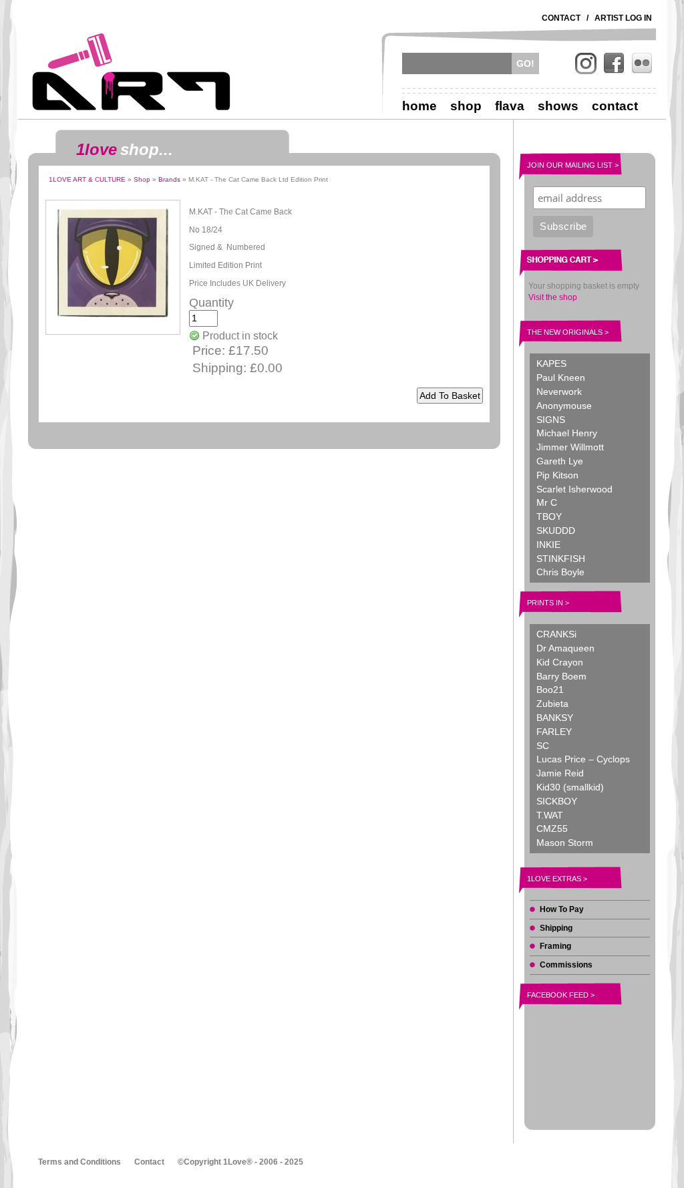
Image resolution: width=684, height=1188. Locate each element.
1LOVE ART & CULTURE (87, 179)
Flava (509, 106)
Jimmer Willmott (570, 447)
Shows (558, 106)
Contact (561, 18)
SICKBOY (556, 801)
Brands (169, 179)
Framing (555, 946)
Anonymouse (564, 405)
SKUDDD (555, 530)
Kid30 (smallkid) (570, 787)
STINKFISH (560, 558)
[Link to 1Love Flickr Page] (642, 63)
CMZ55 (552, 828)
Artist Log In (623, 18)
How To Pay (562, 909)
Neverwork (559, 391)
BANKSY (554, 717)
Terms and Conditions (79, 1162)
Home (419, 106)
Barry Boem (561, 676)
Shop (466, 106)
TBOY (549, 516)
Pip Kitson (557, 475)
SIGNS (550, 419)
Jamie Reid (560, 773)
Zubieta (552, 703)
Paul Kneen (560, 377)
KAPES (551, 363)
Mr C (546, 502)
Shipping (556, 928)
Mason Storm (564, 842)
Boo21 (550, 689)
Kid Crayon (559, 662)
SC (542, 745)
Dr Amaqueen (565, 648)
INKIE (548, 544)
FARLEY (554, 731)
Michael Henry (566, 433)
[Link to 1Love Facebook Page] (614, 63)
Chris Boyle (560, 572)
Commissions (566, 965)
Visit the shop (552, 297)
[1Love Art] (131, 71)
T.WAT (549, 815)
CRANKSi (556, 634)
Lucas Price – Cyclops (583, 759)
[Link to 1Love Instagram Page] (585, 63)
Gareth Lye (559, 461)
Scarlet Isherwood (574, 489)
